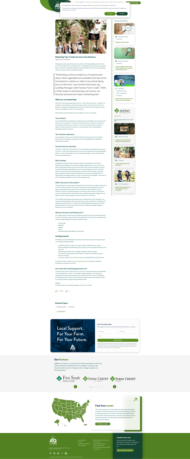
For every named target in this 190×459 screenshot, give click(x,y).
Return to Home (61, 311)
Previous (75, 386)
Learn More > (117, 116)
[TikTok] (58, 453)
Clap (66, 291)
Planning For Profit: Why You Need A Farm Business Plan (123, 140)
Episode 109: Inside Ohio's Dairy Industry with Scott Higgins (124, 99)
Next (114, 386)
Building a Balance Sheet (122, 42)
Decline (122, 13)
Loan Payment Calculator (125, 450)
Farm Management (122, 93)
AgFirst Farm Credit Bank (62, 59)
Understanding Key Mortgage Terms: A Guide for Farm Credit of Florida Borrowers (124, 68)
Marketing (71, 307)
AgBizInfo (56, 7)
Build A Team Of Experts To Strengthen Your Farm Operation (123, 188)
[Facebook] (50, 453)
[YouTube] (62, 453)
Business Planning (61, 307)
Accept (110, 13)
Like (56, 291)
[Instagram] (54, 453)
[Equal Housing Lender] (65, 453)
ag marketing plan (80, 261)
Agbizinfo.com (100, 343)
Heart (61, 291)
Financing (119, 39)
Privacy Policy (95, 5)
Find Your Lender (103, 424)
